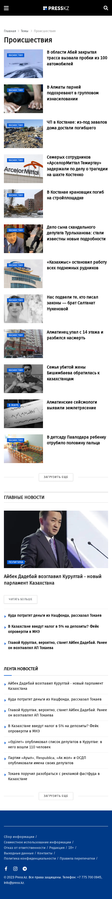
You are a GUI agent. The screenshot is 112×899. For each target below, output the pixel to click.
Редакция (57, 848)
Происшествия (45, 31)
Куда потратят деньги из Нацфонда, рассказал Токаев (55, 615)
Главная (10, 31)
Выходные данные (19, 853)
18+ (71, 848)
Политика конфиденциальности (30, 858)
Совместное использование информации (38, 842)
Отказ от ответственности (25, 848)
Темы (25, 31)
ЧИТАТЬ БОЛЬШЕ (20, 599)
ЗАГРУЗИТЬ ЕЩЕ (56, 477)
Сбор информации (19, 837)
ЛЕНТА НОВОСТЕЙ (21, 668)
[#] (56, 8)
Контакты (45, 853)
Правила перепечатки (78, 858)
